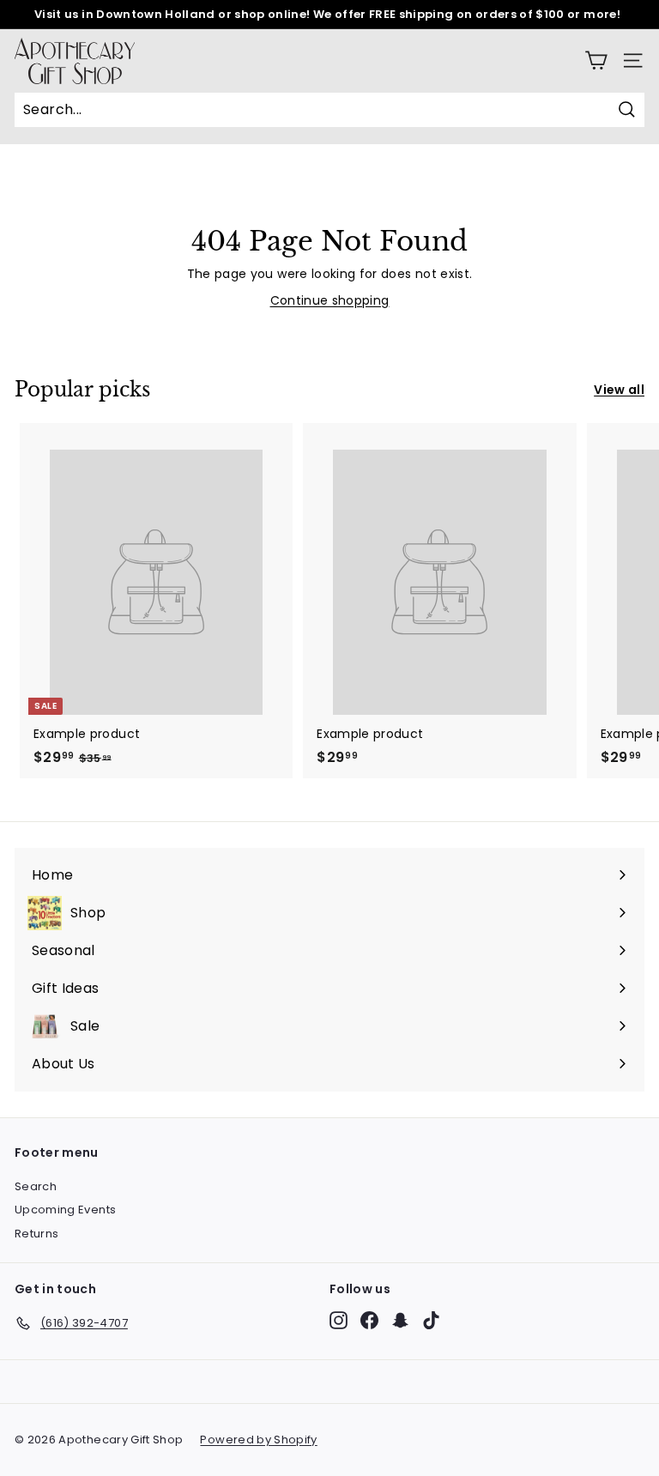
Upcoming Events (65, 1209)
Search (36, 1186)
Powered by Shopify (258, 1439)
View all (619, 389)
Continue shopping (330, 300)
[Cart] (596, 60)
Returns (36, 1233)
